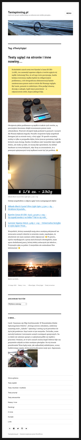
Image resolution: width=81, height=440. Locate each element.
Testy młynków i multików (17, 388)
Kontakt (10, 417)
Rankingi (11, 407)
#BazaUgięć (31, 285)
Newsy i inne (12, 402)
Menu (69, 13)
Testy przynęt (12, 392)
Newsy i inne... (22, 285)
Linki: (10, 422)
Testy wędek (12, 383)
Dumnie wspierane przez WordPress (31, 434)
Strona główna (13, 378)
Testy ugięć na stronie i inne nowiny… (29, 59)
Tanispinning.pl (18, 12)
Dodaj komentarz (50, 285)
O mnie (10, 412)
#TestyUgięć (39, 285)
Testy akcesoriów (14, 397)
